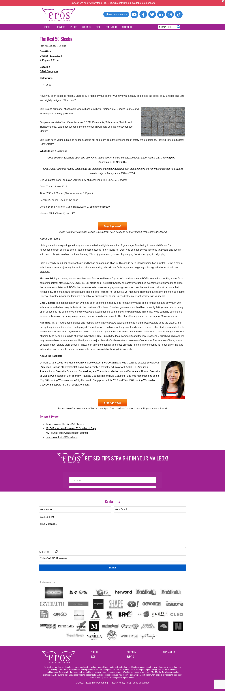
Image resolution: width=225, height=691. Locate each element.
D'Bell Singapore (49, 71)
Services (61, 27)
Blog (98, 27)
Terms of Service (140, 682)
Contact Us (111, 27)
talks (48, 84)
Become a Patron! (118, 14)
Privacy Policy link (120, 682)
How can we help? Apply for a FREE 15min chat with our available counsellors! (112, 3)
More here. (84, 384)
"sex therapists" (105, 670)
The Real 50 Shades (56, 38)
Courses (86, 27)
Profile (47, 27)
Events (73, 27)
